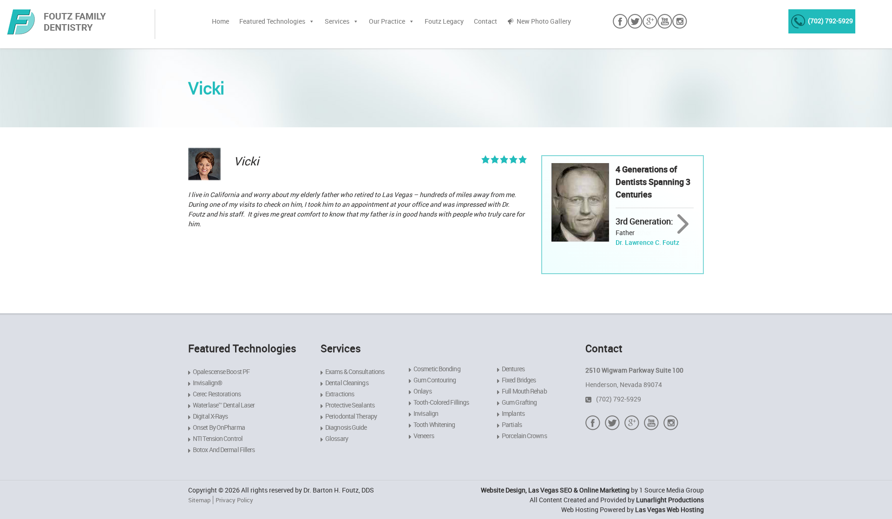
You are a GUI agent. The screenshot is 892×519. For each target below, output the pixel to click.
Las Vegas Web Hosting (669, 509)
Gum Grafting (519, 402)
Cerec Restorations (217, 393)
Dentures (513, 368)
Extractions (339, 393)
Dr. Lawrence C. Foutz (647, 242)
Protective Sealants (349, 405)
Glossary (336, 438)
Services (337, 21)
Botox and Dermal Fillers (224, 449)
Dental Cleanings (346, 382)
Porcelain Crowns (524, 435)
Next (683, 224)
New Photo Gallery (544, 21)
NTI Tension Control (218, 438)
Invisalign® (207, 382)
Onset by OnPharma (219, 427)
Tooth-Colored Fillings (441, 402)
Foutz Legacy (444, 21)
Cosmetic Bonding (436, 368)
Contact (485, 21)
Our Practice (387, 21)
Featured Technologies (272, 21)
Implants (513, 413)
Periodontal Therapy (351, 416)
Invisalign (425, 413)
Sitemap (199, 500)
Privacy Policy (234, 500)
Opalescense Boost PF (221, 371)
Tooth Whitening (434, 424)
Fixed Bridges (519, 379)
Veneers (423, 435)
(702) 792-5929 (830, 20)
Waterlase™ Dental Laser (224, 405)
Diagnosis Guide (346, 427)
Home (220, 21)
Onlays (422, 391)
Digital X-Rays (210, 416)
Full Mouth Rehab (524, 391)
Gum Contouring (434, 379)
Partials (512, 424)
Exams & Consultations (354, 371)
